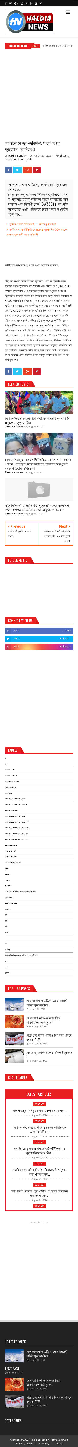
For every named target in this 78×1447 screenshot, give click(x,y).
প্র (5, 961)
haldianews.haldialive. (17, 828)
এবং (6, 920)
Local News (11, 857)
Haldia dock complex (16, 804)
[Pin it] (37, 170)
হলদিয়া (7, 973)
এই (6, 915)
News (7, 874)
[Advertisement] (39, 93)
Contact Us (11, 775)
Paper (8, 880)
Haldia (8, 793)
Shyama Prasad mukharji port (20, 891)
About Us (32, 1443)
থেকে (6, 932)
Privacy (45, 1443)
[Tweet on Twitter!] (17, 170)
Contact (9, 770)
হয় (5, 967)
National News (13, 862)
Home (19, 1443)
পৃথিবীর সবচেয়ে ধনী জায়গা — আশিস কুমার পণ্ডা (32, 224)
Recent (8, 886)
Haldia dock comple (15, 799)
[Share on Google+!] (27, 170)
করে (6, 926)
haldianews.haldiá (15, 816)
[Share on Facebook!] (8, 170)
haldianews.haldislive (16, 833)
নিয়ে (6, 944)
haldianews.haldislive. (17, 839)
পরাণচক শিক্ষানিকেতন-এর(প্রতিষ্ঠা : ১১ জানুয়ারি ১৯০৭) (22, 955)
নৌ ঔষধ (7, 949)
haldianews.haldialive (17, 822)
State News (11, 903)
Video (7, 909)
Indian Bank (11, 845)
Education (10, 787)
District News (12, 781)
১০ (5, 764)
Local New (10, 851)
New (7, 868)
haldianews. (11, 810)
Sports (8, 897)
